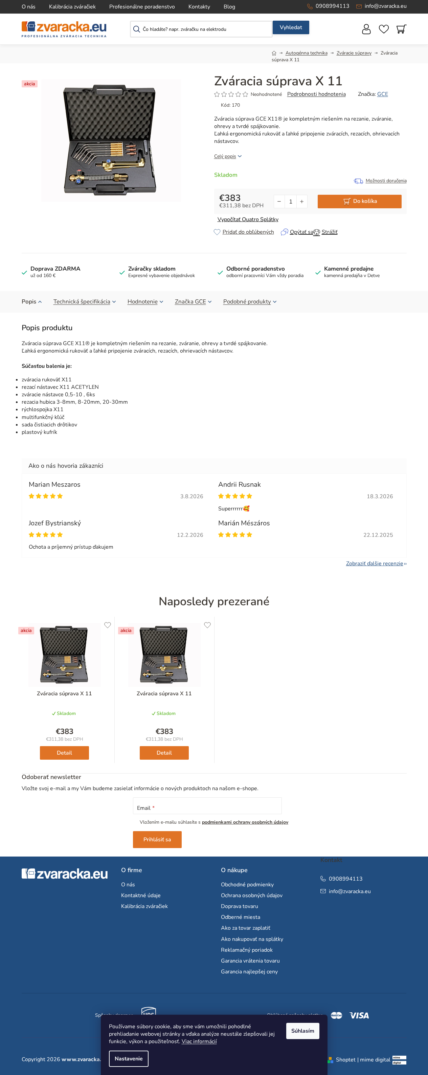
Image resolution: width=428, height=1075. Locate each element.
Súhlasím (302, 1031)
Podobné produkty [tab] (247, 301)
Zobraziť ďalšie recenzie (374, 563)
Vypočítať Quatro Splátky (248, 219)
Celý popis (225, 156)
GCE (382, 94)
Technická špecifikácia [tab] (81, 301)
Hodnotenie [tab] (143, 301)
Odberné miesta (240, 917)
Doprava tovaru (239, 906)
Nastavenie (129, 1058)
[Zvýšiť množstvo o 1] (301, 201)
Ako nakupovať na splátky (252, 939)
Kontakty (199, 6)
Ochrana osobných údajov (252, 895)
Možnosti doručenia (386, 180)
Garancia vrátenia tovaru (250, 961)
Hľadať (291, 27)
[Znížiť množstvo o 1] (279, 201)
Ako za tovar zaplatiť (245, 928)
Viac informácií (199, 1041)
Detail (64, 753)
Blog (229, 6)
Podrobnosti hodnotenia (316, 94)
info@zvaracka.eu (386, 6)
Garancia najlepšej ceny (249, 971)
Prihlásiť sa (157, 839)
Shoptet (346, 1059)
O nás (29, 6)
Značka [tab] (190, 301)
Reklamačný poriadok (247, 950)
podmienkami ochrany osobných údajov (245, 822)
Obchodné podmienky (247, 884)
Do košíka (365, 201)
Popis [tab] (29, 301)
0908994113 (333, 6)
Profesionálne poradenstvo (142, 6)
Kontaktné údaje (141, 895)
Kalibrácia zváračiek (72, 6)
